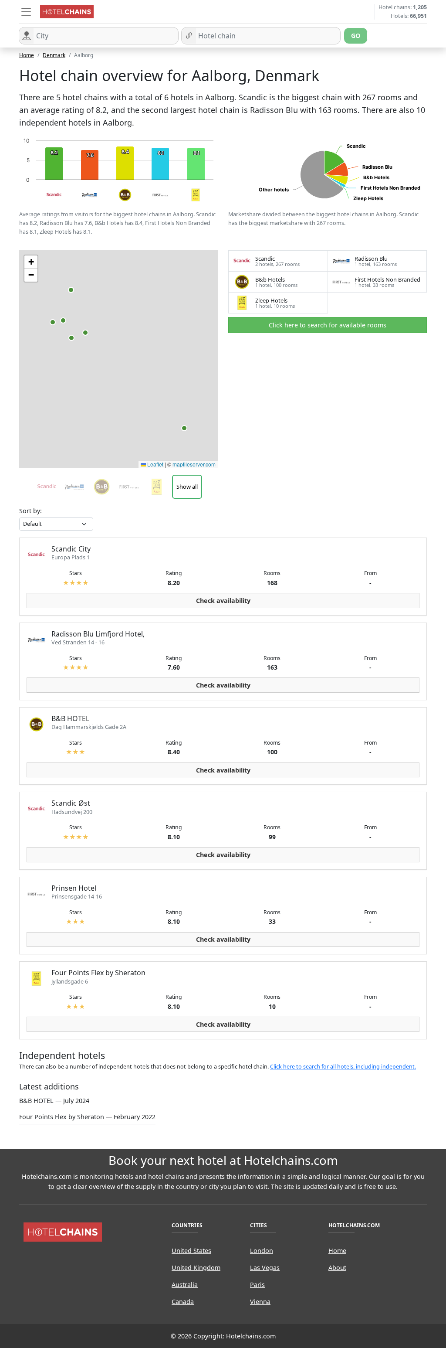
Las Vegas (265, 1267)
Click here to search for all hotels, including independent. (343, 1066)
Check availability (223, 600)
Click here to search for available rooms (327, 325)
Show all (187, 486)
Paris (257, 1284)
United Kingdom (196, 1267)
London (261, 1250)
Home (26, 55)
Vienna (260, 1301)
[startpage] (63, 1231)
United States (191, 1250)
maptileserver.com (194, 464)
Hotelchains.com (251, 1336)
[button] (26, 11)
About (337, 1267)
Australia (185, 1284)
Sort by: (30, 511)
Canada (183, 1301)
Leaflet (154, 464)
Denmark (54, 55)
